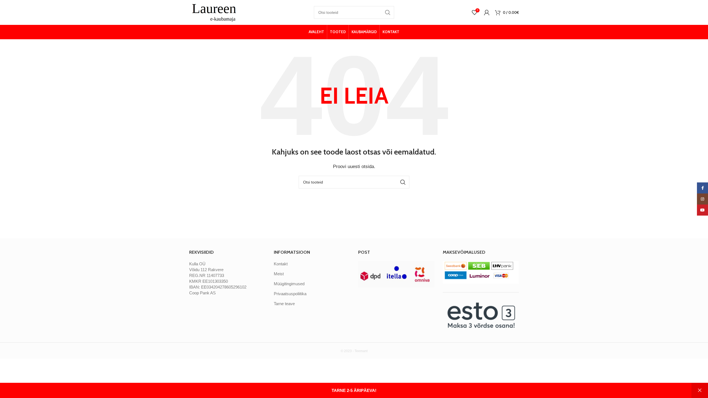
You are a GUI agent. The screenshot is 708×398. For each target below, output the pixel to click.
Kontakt (281, 263)
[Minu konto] (486, 12)
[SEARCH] (387, 12)
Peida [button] (699, 390)
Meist (279, 273)
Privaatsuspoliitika (290, 293)
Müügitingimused (289, 283)
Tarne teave (284, 303)
